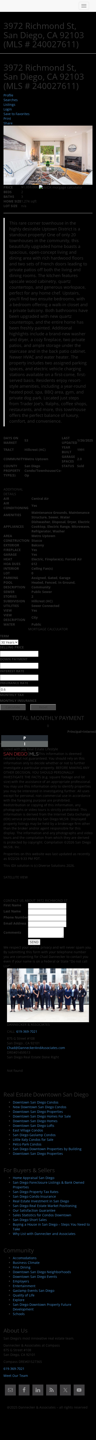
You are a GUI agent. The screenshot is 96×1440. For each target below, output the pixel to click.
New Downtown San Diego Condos (39, 1107)
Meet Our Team (15, 1375)
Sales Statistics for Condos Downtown (42, 1215)
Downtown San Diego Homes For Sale (42, 1116)
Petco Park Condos (27, 1144)
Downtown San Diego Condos (35, 1102)
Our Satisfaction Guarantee (34, 1210)
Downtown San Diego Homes (35, 1121)
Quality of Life (23, 1295)
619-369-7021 (26, 1031)
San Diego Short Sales (30, 1219)
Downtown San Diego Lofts (33, 1125)
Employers (21, 1281)
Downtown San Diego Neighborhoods (42, 1272)
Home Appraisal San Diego (33, 1178)
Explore (18, 1300)
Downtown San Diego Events (35, 1276)
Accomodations (25, 1258)
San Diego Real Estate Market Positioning (45, 1205)
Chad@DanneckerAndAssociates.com (36, 1048)
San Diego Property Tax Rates (35, 1192)
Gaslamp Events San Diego (33, 1290)
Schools (19, 1314)
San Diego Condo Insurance (34, 1196)
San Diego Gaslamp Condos (34, 1135)
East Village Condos (28, 1130)
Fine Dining (22, 1267)
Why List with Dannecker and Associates (44, 1233)
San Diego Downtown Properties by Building (47, 1149)
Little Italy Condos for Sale (33, 1139)
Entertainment (24, 1286)
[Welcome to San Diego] (6, 6)
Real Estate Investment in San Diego (41, 1201)
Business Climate (26, 1262)
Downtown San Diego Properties (38, 1111)
